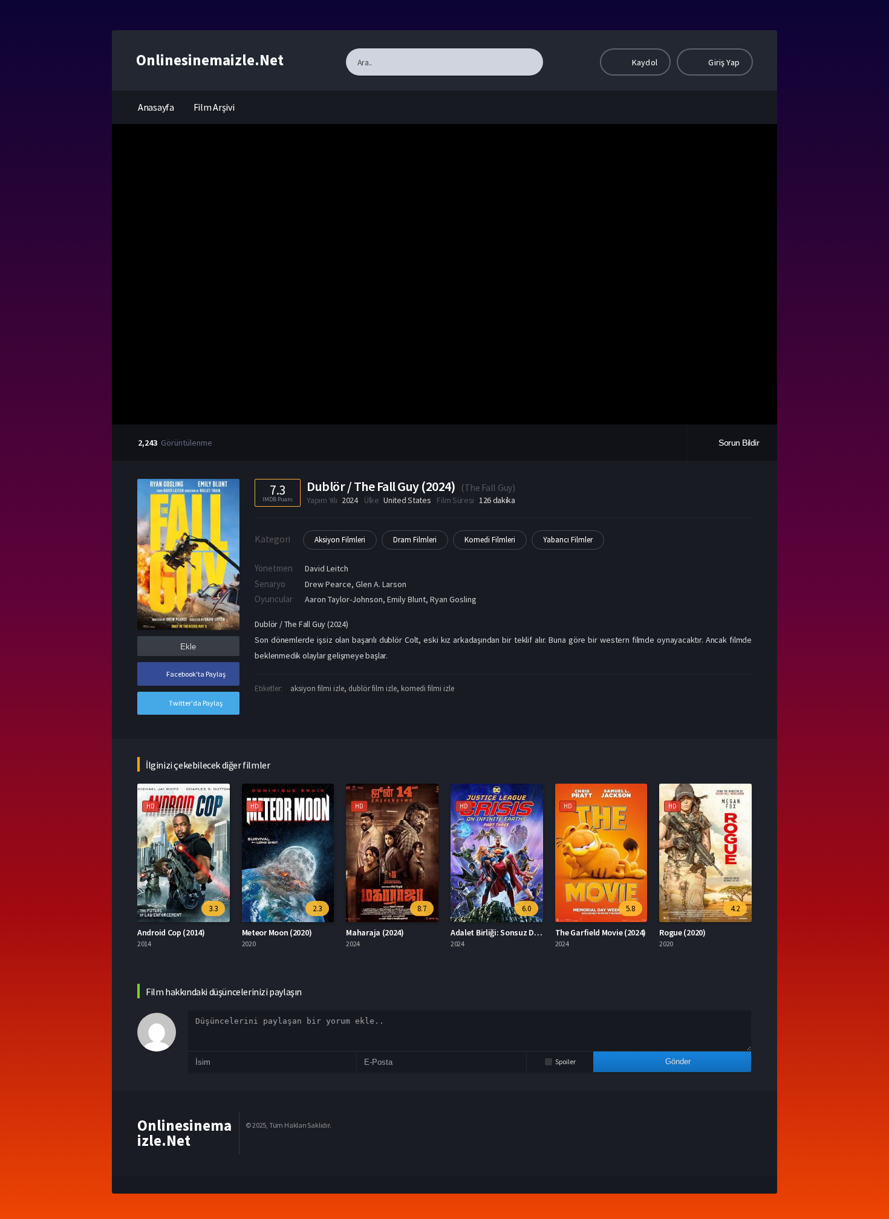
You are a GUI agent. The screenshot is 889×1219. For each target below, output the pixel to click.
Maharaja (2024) (375, 932)
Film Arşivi (214, 107)
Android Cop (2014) (171, 932)
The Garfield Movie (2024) (600, 932)
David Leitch (326, 568)
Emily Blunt (406, 599)
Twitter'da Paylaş (196, 702)
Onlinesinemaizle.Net (210, 60)
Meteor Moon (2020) (277, 932)
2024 (350, 500)
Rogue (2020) (682, 932)
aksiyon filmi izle (317, 688)
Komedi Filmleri (489, 540)
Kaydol (643, 62)
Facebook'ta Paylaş (196, 673)
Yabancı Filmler (568, 540)
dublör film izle (372, 688)
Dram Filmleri (415, 540)
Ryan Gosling (453, 599)
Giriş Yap (723, 62)
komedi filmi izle (427, 688)
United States (407, 500)
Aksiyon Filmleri (339, 540)
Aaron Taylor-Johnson (344, 599)
